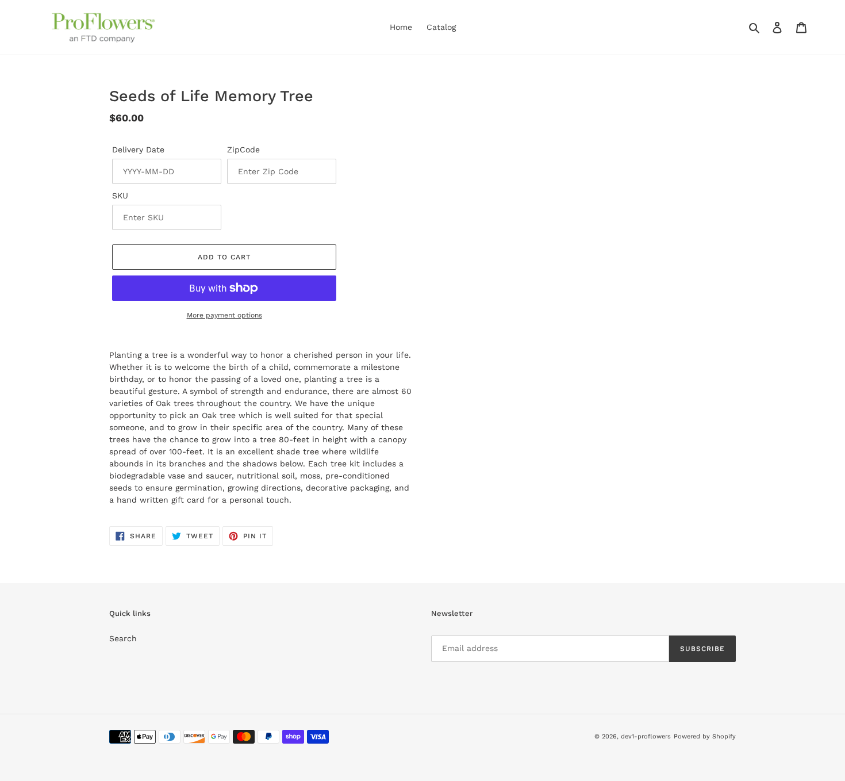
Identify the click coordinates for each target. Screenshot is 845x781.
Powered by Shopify (705, 736)
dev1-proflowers (646, 736)
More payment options (224, 315)
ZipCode (243, 149)
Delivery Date (138, 149)
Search (123, 638)
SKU (120, 195)
